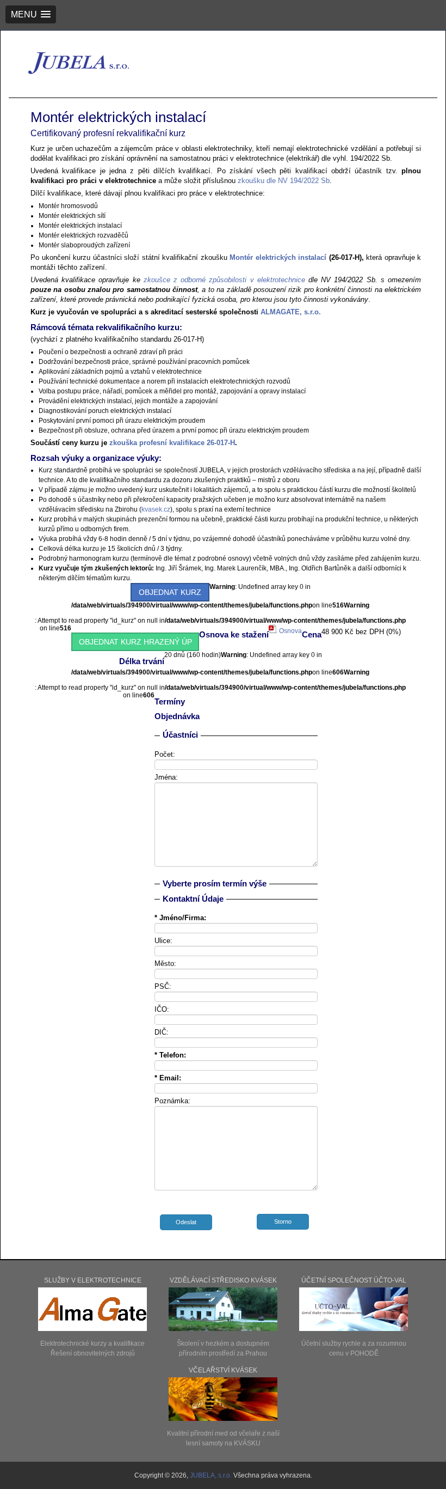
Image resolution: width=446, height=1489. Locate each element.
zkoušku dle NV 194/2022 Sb (283, 181)
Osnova (289, 631)
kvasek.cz (155, 509)
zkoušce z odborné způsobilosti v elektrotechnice (224, 280)
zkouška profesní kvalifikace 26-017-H (172, 443)
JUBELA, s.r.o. (211, 1475)
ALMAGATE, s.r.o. (291, 312)
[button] (30, 14)
